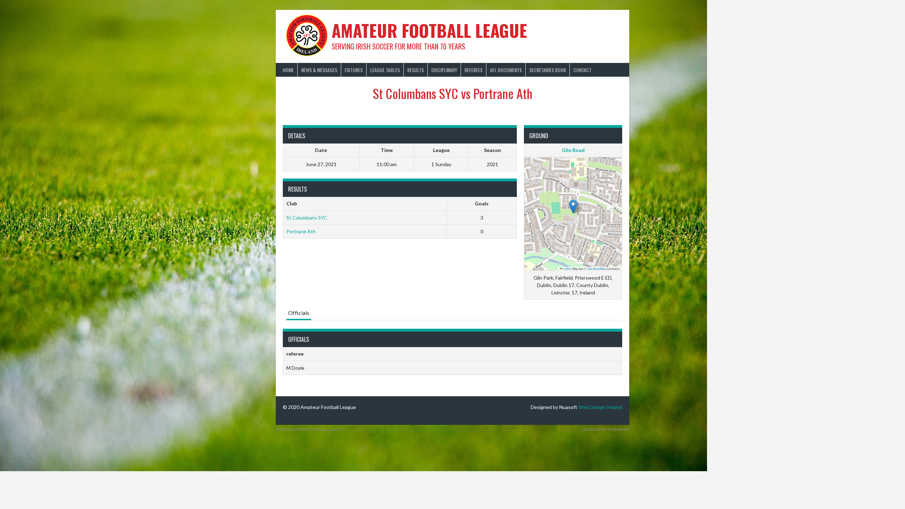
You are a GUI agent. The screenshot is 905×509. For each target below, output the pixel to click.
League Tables (385, 70)
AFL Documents (506, 70)
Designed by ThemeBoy (605, 429)
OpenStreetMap (596, 268)
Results (415, 70)
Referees (474, 70)
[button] (573, 206)
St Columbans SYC (306, 218)
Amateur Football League (429, 30)
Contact (582, 70)
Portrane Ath (301, 231)
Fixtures (354, 70)
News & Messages (319, 70)
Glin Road (573, 150)
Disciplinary (444, 70)
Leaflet (566, 268)
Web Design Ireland (600, 407)
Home (288, 70)
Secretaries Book (547, 70)
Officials (298, 312)
